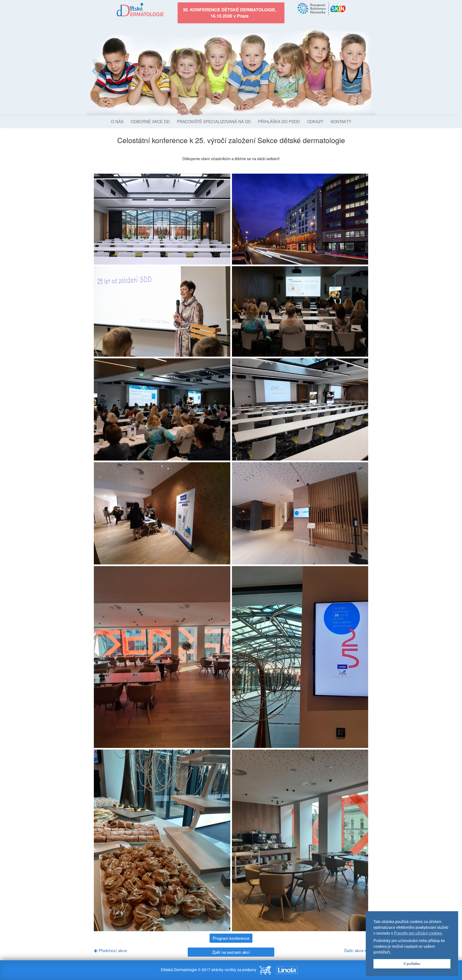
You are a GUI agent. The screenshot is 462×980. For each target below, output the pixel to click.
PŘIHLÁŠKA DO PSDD (279, 121)
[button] (94, 71)
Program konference (231, 938)
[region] (231, 71)
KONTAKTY (341, 121)
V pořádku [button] (412, 964)
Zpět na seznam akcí (231, 952)
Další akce (354, 950)
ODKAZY (315, 121)
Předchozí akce (112, 950)
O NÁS (117, 121)
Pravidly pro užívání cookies (418, 933)
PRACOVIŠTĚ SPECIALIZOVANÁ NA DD (214, 121)
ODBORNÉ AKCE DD (150, 121)
